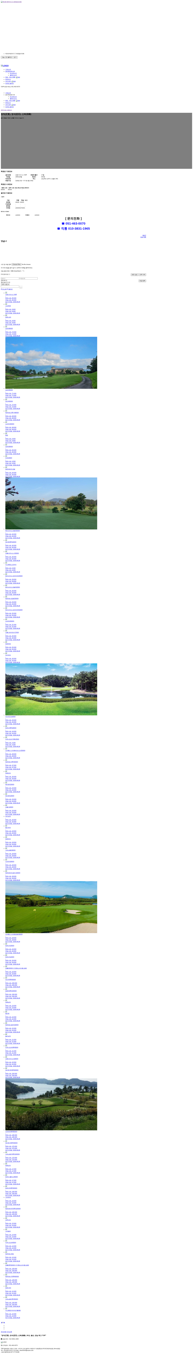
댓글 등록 (142, 281)
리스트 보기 (13, 73)
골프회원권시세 (10, 71)
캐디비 (8, 215)
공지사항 (8, 81)
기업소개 (8, 69)
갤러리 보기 (13, 75)
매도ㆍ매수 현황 (10, 77)
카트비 (27, 215)
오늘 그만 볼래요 (7, 57)
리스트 (4, 289)
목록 (144, 237)
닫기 (15, 57)
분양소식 (8, 79)
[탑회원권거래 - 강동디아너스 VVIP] (5, 66)
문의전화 (3, 1332)
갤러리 (10, 289)
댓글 (141, 237)
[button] (22, 54)
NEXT (144, 235)
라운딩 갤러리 (9, 83)
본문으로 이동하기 (6, 110)
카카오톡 (9, 1332)
